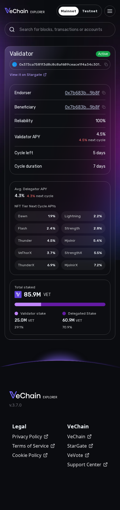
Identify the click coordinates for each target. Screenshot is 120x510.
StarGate (77, 446)
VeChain (76, 436)
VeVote (75, 455)
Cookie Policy (26, 455)
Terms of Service (30, 446)
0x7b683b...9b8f (82, 93)
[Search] (12, 29)
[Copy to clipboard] (106, 64)
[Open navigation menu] (109, 11)
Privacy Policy (27, 436)
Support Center (84, 464)
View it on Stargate (26, 75)
